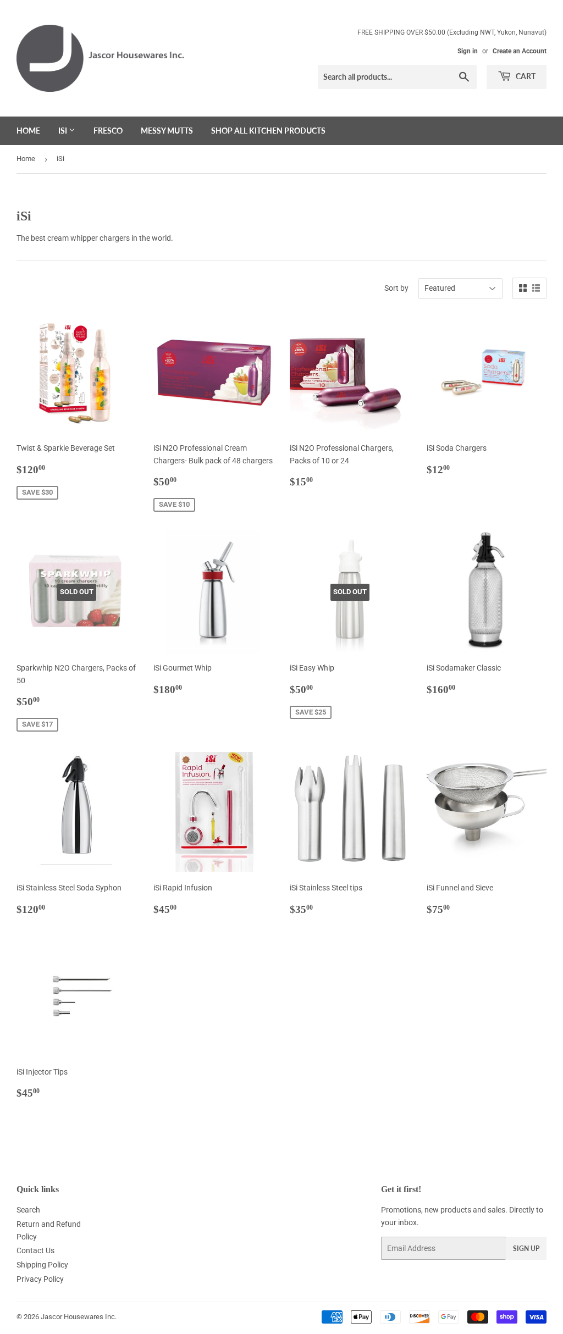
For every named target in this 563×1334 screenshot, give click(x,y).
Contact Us (35, 1250)
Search (28, 1209)
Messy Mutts (167, 130)
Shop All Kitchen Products (268, 130)
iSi (63, 130)
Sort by (396, 288)
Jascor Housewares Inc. (79, 1317)
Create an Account (520, 51)
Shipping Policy (42, 1264)
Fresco (108, 130)
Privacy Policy (40, 1279)
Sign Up (526, 1248)
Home (28, 130)
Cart (525, 76)
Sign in (467, 51)
